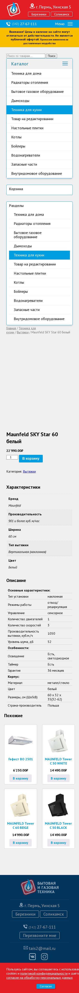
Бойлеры (18, 146)
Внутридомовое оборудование (36, 173)
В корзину (30, 458)
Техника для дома (26, 73)
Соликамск (61, 14)
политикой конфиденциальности (44, 973)
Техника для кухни (26, 109)
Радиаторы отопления (29, 82)
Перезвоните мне (39, 935)
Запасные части (24, 164)
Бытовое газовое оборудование (37, 91)
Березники (38, 14)
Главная (11, 328)
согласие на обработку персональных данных (39, 977)
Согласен (46, 986)
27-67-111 (24, 23)
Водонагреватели (25, 155)
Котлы (16, 137)
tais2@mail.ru (42, 948)
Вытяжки (23, 332)
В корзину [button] (20, 778)
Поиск (51, 56)
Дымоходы (20, 100)
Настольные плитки (27, 127)
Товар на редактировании (32, 118)
